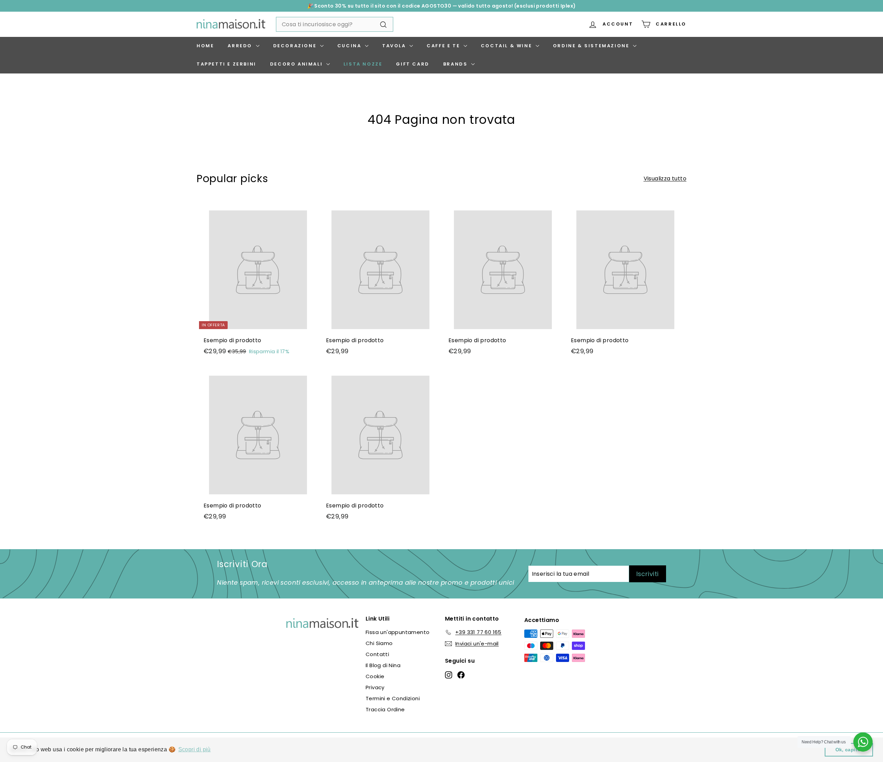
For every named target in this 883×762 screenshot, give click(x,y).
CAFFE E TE (444, 45)
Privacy (375, 687)
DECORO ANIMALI (297, 64)
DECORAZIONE (295, 45)
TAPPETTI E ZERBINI (226, 64)
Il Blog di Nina (383, 665)
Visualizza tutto (665, 178)
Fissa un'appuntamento (397, 632)
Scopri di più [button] (194, 749)
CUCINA (350, 45)
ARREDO (241, 45)
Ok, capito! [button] (849, 749)
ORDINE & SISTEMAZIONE (592, 45)
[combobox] (334, 24)
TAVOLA (395, 45)
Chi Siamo (379, 643)
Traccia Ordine (385, 709)
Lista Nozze (363, 64)
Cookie (375, 676)
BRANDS (456, 64)
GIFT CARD (412, 64)
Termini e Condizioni (393, 698)
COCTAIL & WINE (507, 45)
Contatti (377, 654)
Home (205, 45)
